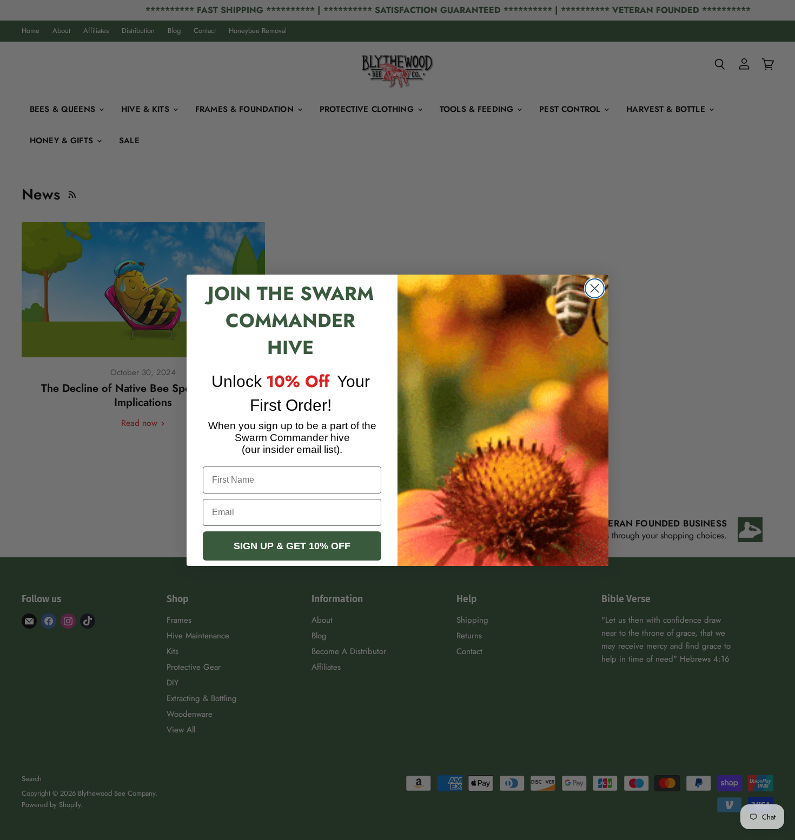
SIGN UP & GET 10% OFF (292, 546)
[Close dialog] (594, 288)
